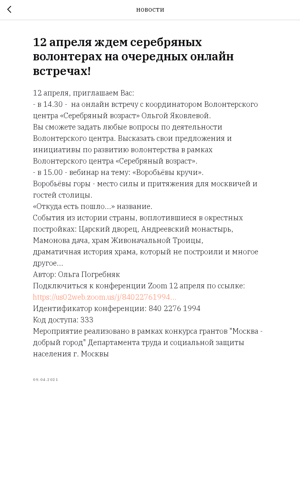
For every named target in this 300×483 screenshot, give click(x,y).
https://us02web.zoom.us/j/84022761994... (105, 297)
